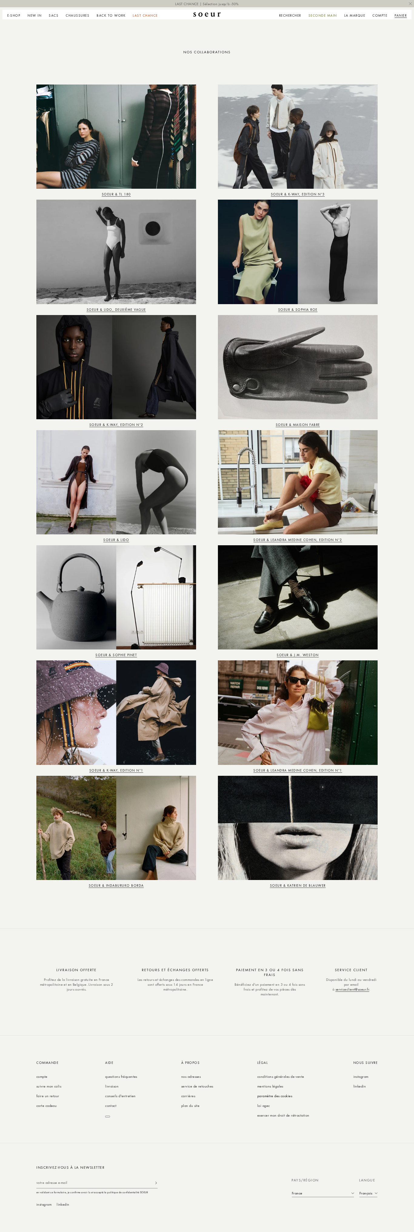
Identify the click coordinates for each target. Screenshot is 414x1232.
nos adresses (191, 1076)
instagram (361, 1076)
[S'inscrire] (156, 1182)
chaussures (77, 15)
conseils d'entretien (120, 1096)
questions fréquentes (121, 1076)
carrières (188, 1096)
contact (110, 1105)
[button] (15, 14)
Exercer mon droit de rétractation (283, 1115)
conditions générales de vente (280, 1076)
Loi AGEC (263, 1105)
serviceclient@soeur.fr (352, 989)
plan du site (190, 1105)
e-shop (13, 15)
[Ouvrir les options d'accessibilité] (107, 1116)
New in (35, 15)
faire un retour (47, 1096)
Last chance (145, 15)
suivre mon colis (48, 1086)
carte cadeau (46, 1105)
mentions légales (270, 1086)
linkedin (359, 1086)
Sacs (53, 15)
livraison (112, 1086)
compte (42, 1076)
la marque (355, 15)
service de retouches (197, 1086)
